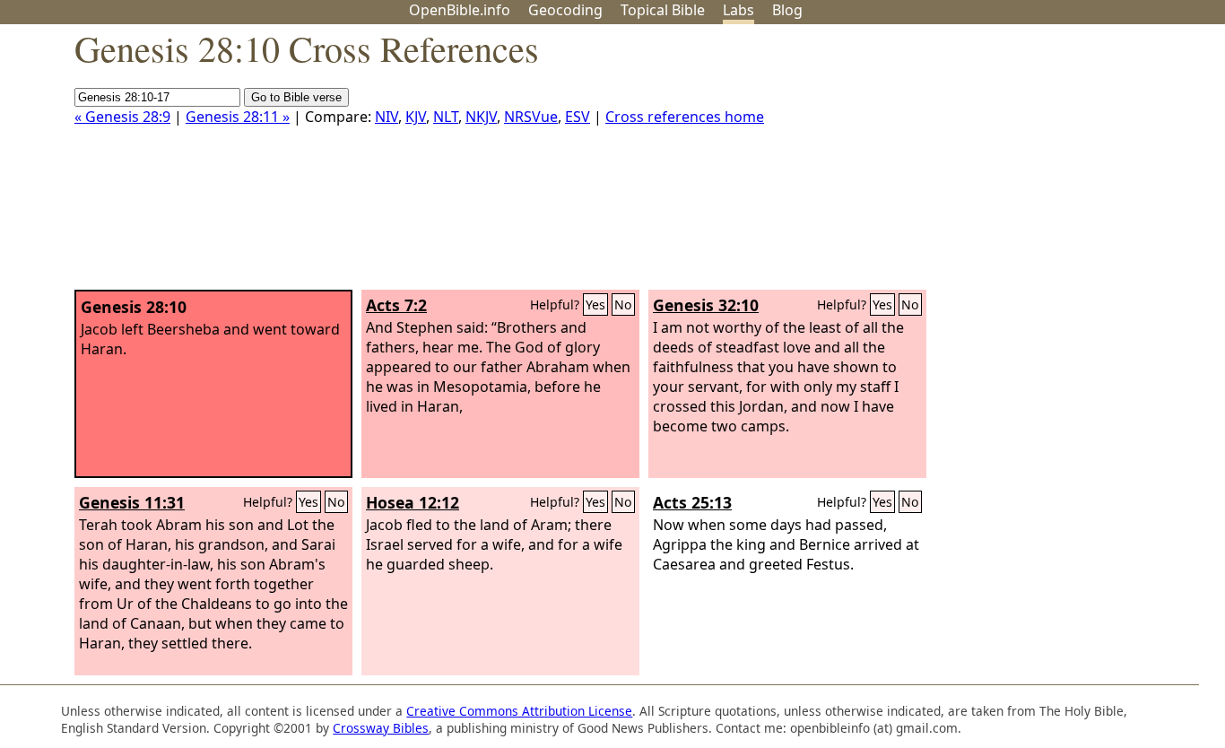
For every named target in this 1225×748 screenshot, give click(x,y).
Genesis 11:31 (132, 502)
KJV (415, 116)
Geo (565, 10)
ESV (577, 116)
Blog (787, 10)
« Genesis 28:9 (122, 116)
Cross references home (684, 116)
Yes (595, 304)
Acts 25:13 (692, 502)
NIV (386, 116)
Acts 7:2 (396, 305)
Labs (738, 10)
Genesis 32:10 (706, 305)
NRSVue (531, 116)
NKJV (481, 116)
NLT (445, 116)
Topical (663, 10)
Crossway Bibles (381, 727)
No (623, 304)
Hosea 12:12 (412, 502)
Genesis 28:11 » (238, 116)
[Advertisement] (1043, 164)
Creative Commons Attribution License (519, 710)
